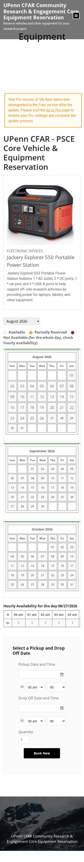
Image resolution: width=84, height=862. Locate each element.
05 (71, 469)
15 (32, 487)
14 (22, 487)
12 (71, 478)
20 (12, 497)
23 (42, 497)
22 (32, 497)
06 (12, 478)
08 (32, 478)
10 (52, 478)
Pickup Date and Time (36, 664)
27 (52, 418)
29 (71, 418)
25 (62, 497)
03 (52, 469)
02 (42, 469)
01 (32, 469)
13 (12, 487)
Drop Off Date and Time (38, 698)
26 (71, 497)
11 (62, 478)
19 (71, 487)
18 (62, 487)
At (22, 686)
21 (22, 497)
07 (22, 478)
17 (52, 487)
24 (52, 497)
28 (61, 418)
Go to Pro (53, 110)
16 (42, 487)
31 (22, 428)
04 (62, 469)
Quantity (25, 731)
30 (12, 428)
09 (42, 478)
